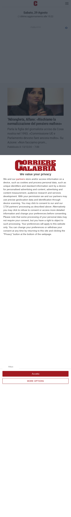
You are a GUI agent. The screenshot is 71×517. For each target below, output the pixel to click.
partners (20, 179)
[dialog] (35, 336)
